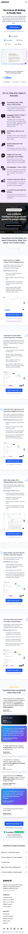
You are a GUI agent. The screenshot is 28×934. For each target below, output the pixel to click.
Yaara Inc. (10, 932)
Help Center (6, 914)
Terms (4, 890)
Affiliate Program (7, 904)
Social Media (14, 36)
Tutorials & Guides (8, 916)
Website (19, 44)
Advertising (9, 40)
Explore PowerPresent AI (14, 225)
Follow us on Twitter (8, 899)
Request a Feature (8, 918)
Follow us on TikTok (8, 902)
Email (9, 44)
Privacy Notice (7, 906)
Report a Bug (6, 921)
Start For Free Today (13, 314)
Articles (21, 40)
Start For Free (14, 27)
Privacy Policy (11, 890)
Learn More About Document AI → (14, 321)
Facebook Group (7, 897)
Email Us (5, 923)
